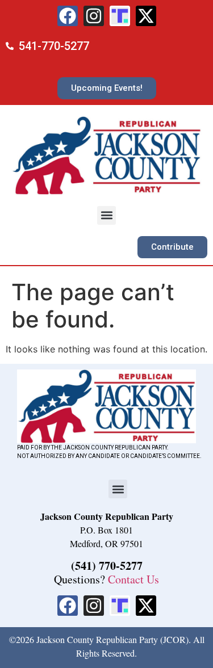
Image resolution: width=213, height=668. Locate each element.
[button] (106, 215)
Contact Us (133, 579)
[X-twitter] (146, 16)
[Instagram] (93, 16)
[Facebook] (67, 16)
